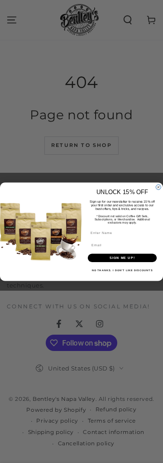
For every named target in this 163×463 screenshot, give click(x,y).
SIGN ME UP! (122, 257)
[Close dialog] (158, 187)
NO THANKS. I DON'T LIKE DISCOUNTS (122, 270)
